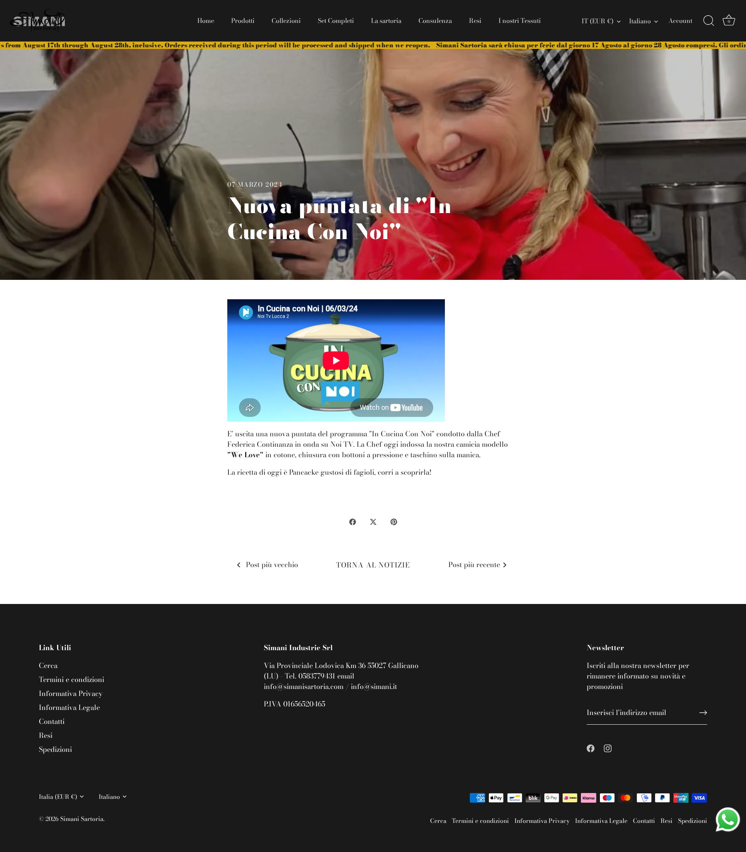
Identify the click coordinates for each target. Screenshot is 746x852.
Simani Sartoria (81, 818)
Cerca (48, 665)
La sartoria (386, 20)
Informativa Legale (69, 707)
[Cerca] (708, 20)
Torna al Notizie (373, 565)
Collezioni (286, 20)
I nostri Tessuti (519, 20)
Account (680, 20)
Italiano (640, 21)
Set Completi (336, 20)
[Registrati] (703, 713)
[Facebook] (590, 747)
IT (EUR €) (598, 21)
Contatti (51, 721)
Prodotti (242, 20)
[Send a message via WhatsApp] (728, 819)
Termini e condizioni (71, 679)
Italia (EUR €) (58, 796)
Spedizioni (55, 749)
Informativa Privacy (71, 693)
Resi (475, 20)
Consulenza (435, 20)
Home (205, 20)
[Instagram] (608, 747)
